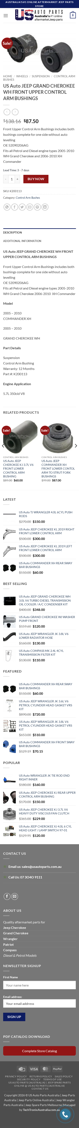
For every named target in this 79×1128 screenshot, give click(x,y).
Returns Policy (40, 1076)
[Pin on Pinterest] (37, 207)
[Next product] (7, 112)
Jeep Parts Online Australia (36, 1100)
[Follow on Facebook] (7, 896)
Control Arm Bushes (28, 197)
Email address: (12, 997)
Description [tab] (12, 232)
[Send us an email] (14, 896)
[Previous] (3, 454)
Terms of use (52, 1079)
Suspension (41, 76)
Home (7, 76)
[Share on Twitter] (22, 207)
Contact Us (40, 1088)
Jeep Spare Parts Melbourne (43, 1105)
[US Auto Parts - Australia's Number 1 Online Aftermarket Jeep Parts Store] (39, 15)
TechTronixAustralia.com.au (41, 1110)
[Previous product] (15, 112)
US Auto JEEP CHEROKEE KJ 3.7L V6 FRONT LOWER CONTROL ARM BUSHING (18, 468)
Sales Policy (64, 1076)
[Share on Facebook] (14, 207)
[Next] (75, 454)
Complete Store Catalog (39, 1051)
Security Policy (28, 1079)
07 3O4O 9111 (31, 877)
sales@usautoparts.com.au (42, 866)
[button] (5, 15)
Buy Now (36, 179)
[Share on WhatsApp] (7, 207)
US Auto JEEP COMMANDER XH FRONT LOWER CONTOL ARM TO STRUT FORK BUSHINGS (58, 468)
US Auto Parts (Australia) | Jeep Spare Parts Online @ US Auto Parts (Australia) (39, 1084)
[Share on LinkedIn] (45, 207)
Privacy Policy (16, 1076)
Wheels (22, 76)
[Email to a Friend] (29, 207)
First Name (10, 977)
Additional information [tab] (22, 241)
